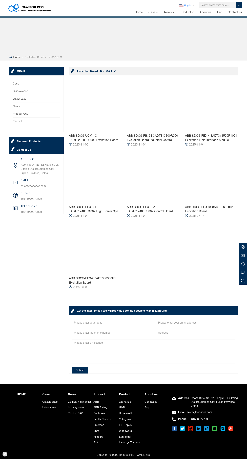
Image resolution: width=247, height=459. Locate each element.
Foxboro (98, 437)
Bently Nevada (102, 419)
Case (151, 12)
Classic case (20, 91)
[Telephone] (243, 264)
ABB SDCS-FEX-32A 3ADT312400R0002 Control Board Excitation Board (150, 209)
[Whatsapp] (243, 247)
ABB (96, 402)
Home (139, 12)
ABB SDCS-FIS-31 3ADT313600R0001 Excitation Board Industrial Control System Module (153, 137)
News (168, 12)
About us (206, 12)
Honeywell (125, 413)
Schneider (125, 437)
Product (185, 12)
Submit (80, 370)
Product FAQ (20, 114)
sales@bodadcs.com (33, 186)
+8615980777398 (31, 198)
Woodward (125, 431)
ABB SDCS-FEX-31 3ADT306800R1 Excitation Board (209, 209)
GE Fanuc (125, 402)
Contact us (235, 12)
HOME (21, 394)
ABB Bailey (100, 407)
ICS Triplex (125, 425)
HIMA (122, 407)
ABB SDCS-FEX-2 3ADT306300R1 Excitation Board (92, 280)
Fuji (95, 442)
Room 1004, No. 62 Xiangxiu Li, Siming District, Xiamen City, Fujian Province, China (40, 169)
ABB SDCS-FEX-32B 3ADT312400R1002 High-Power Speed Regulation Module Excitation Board (95, 209)
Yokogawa (125, 419)
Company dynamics (80, 402)
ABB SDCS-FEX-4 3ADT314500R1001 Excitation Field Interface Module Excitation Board (211, 137)
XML (140, 455)
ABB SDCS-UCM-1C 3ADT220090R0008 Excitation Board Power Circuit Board (93, 137)
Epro (96, 431)
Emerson (98, 425)
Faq (219, 12)
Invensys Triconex (129, 442)
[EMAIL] (243, 255)
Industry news (76, 407)
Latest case (19, 98)
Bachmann (99, 413)
